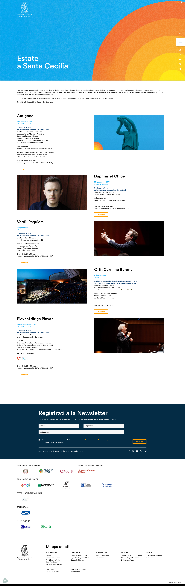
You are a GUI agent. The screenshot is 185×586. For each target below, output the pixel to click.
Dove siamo (150, 558)
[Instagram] (180, 55)
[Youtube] (180, 60)
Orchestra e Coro (53, 558)
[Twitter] (180, 65)
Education (100, 558)
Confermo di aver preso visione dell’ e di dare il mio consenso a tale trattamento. (81, 441)
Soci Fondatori (51, 562)
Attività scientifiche (54, 564)
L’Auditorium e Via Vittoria (131, 556)
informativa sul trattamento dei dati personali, (89, 440)
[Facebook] (180, 51)
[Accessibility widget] (5, 580)
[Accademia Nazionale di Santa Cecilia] (24, 9)
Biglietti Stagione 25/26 (80, 558)
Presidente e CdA (53, 560)
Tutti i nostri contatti (154, 556)
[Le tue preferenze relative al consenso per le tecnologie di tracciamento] (174, 582)
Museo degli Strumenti (130, 558)
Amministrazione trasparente (79, 571)
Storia (48, 556)
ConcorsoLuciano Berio (52, 571)
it (177, 2)
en (181, 2)
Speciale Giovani (77, 560)
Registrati (140, 441)
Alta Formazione (102, 556)
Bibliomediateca (127, 560)
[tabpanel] (92, 40)
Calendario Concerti (79, 556)
